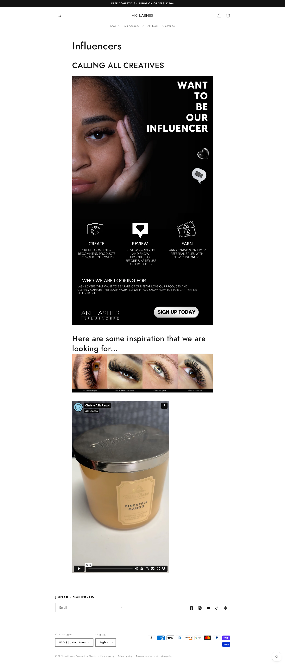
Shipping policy (164, 656)
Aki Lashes (70, 656)
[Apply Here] (142, 325)
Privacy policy (125, 656)
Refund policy (107, 656)
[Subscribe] (120, 607)
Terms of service (144, 656)
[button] (59, 15)
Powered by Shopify (86, 656)
